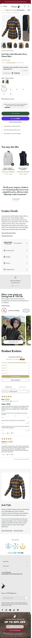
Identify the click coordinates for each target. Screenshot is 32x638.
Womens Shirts (15, 12)
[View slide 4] (18, 286)
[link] (8, 158)
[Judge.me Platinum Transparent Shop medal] (8, 546)
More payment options (15, 122)
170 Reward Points (10, 62)
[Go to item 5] (27, 45)
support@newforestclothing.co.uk (11, 573)
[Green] (2, 81)
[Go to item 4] (21, 45)
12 (16, 89)
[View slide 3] (16, 286)
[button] (4, 50)
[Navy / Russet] (7, 81)
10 (10, 89)
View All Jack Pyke (7, 530)
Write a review (15, 376)
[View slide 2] (14, 286)
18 (10, 94)
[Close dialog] (29, 613)
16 (4, 94)
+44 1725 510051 (6, 572)
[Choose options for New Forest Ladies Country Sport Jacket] (4, 337)
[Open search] (3, 391)
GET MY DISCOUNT (15, 630)
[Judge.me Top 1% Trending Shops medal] (23, 546)
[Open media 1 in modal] (19, 17)
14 (23, 89)
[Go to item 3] (15, 45)
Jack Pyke (8, 12)
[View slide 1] (13, 286)
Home (2, 12)
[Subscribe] (26, 597)
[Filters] (6, 391)
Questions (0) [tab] (22, 387)
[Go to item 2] (9, 45)
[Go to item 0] (3, 45)
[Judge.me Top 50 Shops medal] (15, 546)
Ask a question (15, 380)
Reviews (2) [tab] (8, 387)
